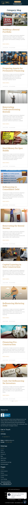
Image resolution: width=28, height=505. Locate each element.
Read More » (6, 44)
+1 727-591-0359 (8, 442)
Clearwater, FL (6, 436)
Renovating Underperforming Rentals (11, 109)
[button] (25, 3)
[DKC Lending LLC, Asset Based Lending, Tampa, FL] (5, 415)
